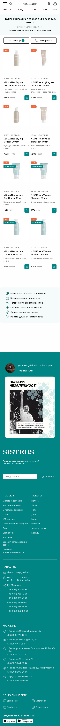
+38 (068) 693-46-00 (17, 602)
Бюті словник (9, 533)
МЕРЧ (55, 9)
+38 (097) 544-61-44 (17, 663)
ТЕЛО (33, 9)
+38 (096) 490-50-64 (17, 611)
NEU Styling (15, 79)
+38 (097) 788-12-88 (17, 593)
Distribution (12, 707)
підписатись (47, 476)
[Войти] (49, 4)
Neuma (6, 79)
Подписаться (25, 370)
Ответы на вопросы (13, 510)
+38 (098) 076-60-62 (17, 680)
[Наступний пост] (51, 407)
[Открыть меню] (5, 4)
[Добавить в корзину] (26, 97)
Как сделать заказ (12, 505)
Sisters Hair (12, 700)
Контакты (7, 537)
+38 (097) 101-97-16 (16, 654)
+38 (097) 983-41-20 (17, 598)
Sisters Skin (41, 700)
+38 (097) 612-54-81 (17, 589)
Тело (33, 510)
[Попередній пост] (9, 407)
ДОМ (44, 9)
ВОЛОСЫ (7, 9)
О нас (5, 514)
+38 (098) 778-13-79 (17, 635)
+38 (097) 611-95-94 (17, 643)
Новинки (35, 523)
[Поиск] (11, 4)
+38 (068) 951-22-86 (17, 606)
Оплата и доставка (12, 500)
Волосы (35, 500)
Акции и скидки (38, 528)
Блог (5, 528)
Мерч (34, 519)
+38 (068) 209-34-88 (17, 672)
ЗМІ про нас (8, 519)
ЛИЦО (21, 9)
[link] (55, 4)
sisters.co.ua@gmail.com (18, 572)
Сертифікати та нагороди (15, 523)
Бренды (35, 533)
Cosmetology (42, 707)
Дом (33, 514)
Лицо (34, 505)
